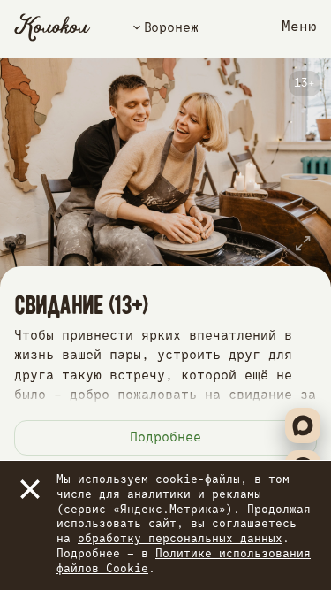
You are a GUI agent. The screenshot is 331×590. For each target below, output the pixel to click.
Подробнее (165, 437)
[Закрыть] (30, 489)
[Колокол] (52, 27)
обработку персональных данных (180, 539)
